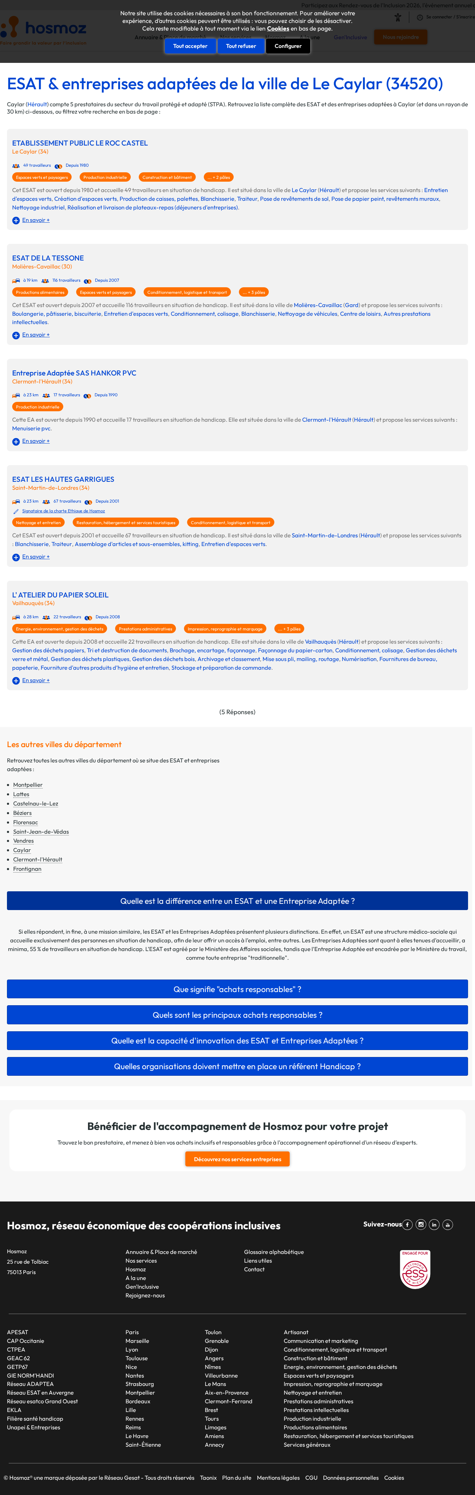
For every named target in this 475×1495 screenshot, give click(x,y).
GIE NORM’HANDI (30, 1375)
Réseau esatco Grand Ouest (42, 1401)
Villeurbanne (221, 1375)
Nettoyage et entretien (38, 522)
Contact (254, 1269)
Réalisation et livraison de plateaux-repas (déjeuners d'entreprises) (152, 207)
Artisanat (296, 1332)
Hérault (37, 104)
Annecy (214, 1444)
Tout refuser (241, 45)
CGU (311, 1477)
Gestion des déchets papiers (48, 650)
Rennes (135, 1418)
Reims (133, 1427)
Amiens (214, 1435)
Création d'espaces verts (85, 198)
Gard (352, 304)
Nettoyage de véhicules (307, 313)
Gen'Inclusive (142, 1286)
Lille (131, 1409)
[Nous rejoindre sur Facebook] (409, 1225)
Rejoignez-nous (145, 1295)
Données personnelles (351, 1477)
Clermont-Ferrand (228, 1401)
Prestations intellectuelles (316, 1409)
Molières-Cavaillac (318, 304)
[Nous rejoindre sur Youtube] (449, 1225)
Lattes (21, 794)
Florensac (25, 822)
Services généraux (307, 1444)
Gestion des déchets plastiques (90, 658)
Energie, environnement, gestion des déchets (59, 628)
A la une (136, 1277)
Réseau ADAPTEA (30, 1383)
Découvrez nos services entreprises (237, 1159)
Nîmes (213, 1366)
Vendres (23, 840)
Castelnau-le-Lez (35, 803)
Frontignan (27, 868)
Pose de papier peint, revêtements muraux (385, 198)
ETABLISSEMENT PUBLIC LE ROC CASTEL (80, 143)
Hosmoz (136, 1269)
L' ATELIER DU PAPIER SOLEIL (60, 594)
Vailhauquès (320, 641)
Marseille (137, 1340)
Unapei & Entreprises (33, 1427)
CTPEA (16, 1349)
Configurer (288, 45)
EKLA (14, 1409)
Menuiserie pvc (31, 428)
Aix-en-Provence (227, 1392)
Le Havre (137, 1435)
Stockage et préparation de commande (221, 667)
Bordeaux (138, 1401)
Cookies (278, 28)
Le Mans (215, 1383)
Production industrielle (105, 177)
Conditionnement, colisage (205, 313)
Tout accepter (190, 45)
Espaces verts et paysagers (42, 177)
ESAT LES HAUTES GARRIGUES (63, 479)
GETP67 (17, 1366)
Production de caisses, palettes (159, 198)
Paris (132, 1332)
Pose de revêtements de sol (294, 198)
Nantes (135, 1375)
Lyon (132, 1349)
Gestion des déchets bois (163, 658)
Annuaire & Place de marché (161, 1251)
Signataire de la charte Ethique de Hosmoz (63, 510)
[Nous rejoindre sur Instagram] (422, 1225)
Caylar (22, 849)
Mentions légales (278, 1477)
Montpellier (28, 784)
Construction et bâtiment (167, 177)
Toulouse (137, 1358)
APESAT (17, 1332)
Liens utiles (258, 1260)
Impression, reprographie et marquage (225, 628)
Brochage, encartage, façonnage (212, 650)
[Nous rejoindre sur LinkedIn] (435, 1225)
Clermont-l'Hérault (326, 419)
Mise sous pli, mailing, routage (301, 658)
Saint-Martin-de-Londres (325, 535)
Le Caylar (304, 189)
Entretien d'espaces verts (136, 313)
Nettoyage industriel (38, 207)
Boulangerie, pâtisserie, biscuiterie (56, 313)
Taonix (208, 1477)
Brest (211, 1409)
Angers (214, 1358)
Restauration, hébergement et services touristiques (126, 522)
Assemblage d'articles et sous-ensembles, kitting (137, 543)
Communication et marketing (321, 1340)
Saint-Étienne (143, 1444)
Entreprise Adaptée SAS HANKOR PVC (74, 373)
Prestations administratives (145, 628)
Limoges (215, 1427)
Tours (212, 1418)
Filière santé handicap (35, 1418)
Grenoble (217, 1340)
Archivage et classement (229, 658)
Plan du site (236, 1477)
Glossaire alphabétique (274, 1251)
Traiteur (247, 198)
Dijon (211, 1349)
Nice (131, 1366)
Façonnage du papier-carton (295, 650)
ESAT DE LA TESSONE (48, 258)
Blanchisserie (217, 198)
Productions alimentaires (40, 292)
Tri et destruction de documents (127, 650)
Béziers (22, 812)
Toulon (213, 1332)
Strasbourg (140, 1383)
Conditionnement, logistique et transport (187, 292)
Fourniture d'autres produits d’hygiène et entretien (105, 667)
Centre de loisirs (360, 313)
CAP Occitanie (25, 1340)
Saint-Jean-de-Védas (41, 831)
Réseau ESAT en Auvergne (40, 1392)
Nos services (141, 1260)
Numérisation (359, 658)
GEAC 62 (18, 1358)
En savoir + (36, 219)
